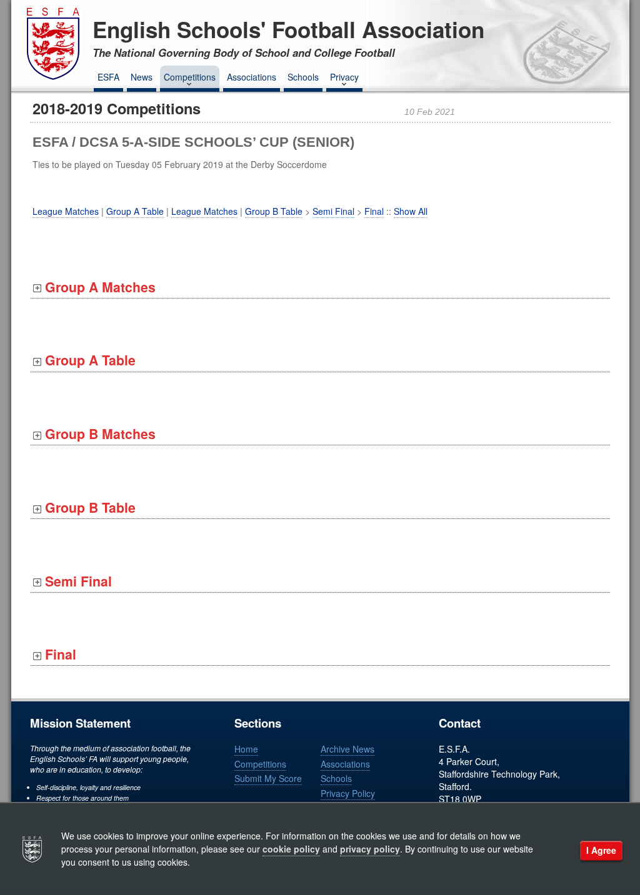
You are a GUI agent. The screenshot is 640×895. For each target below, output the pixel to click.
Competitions (190, 77)
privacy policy (370, 849)
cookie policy (291, 849)
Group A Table (135, 211)
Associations (251, 77)
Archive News (347, 749)
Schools (303, 77)
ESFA (108, 77)
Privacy (344, 77)
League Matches (65, 211)
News (141, 77)
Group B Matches (98, 433)
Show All (411, 211)
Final (374, 211)
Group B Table (273, 211)
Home (246, 749)
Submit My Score (268, 778)
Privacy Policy (348, 793)
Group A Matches (98, 287)
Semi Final (333, 211)
